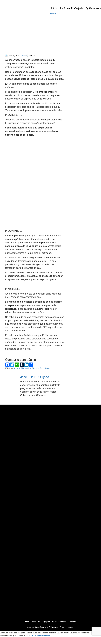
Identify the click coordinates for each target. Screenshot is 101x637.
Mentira (35, 368)
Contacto (72, 621)
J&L (72, 627)
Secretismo (44, 368)
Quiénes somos (59, 621)
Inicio (54, 8)
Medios (28, 368)
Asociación (19, 368)
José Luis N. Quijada (71, 8)
